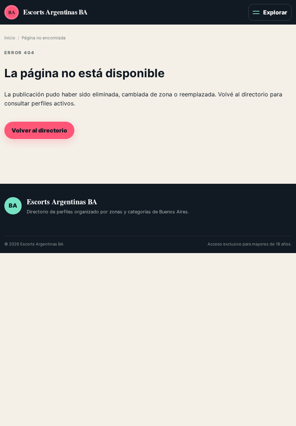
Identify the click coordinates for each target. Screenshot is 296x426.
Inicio (9, 37)
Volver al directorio (39, 130)
